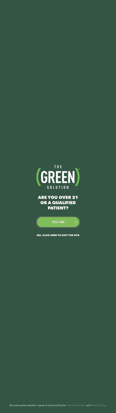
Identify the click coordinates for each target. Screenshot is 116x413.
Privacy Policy (98, 405)
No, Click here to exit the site (58, 235)
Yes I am (58, 222)
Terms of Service (76, 405)
